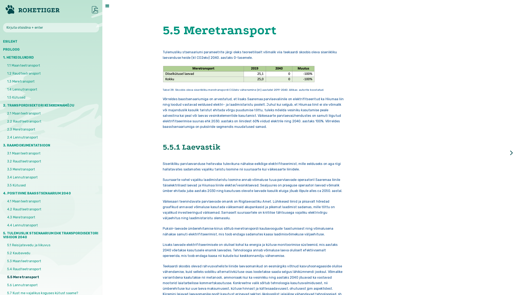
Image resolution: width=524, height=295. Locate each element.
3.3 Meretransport (21, 169)
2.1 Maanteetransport (24, 113)
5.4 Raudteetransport (24, 269)
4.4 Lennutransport (22, 225)
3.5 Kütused (16, 185)
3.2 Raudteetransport (24, 161)
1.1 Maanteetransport (23, 65)
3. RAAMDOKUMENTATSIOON (26, 145)
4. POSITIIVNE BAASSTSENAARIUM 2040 (37, 193)
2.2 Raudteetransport (24, 121)
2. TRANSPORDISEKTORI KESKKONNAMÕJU (38, 105)
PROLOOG (11, 49)
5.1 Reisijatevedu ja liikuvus (28, 245)
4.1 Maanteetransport (24, 201)
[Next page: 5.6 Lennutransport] (511, 152)
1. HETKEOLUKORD (18, 57)
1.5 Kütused (16, 97)
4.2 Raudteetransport (24, 209)
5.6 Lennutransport (22, 285)
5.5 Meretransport (23, 277)
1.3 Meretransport (21, 81)
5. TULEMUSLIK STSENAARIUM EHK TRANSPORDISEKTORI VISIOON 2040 (50, 235)
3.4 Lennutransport (22, 177)
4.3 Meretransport (21, 217)
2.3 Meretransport (21, 129)
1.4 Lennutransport (22, 89)
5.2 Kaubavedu (18, 253)
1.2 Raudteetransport (24, 73)
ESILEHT (10, 41)
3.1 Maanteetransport (24, 153)
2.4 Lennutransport (22, 137)
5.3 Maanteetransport (24, 261)
